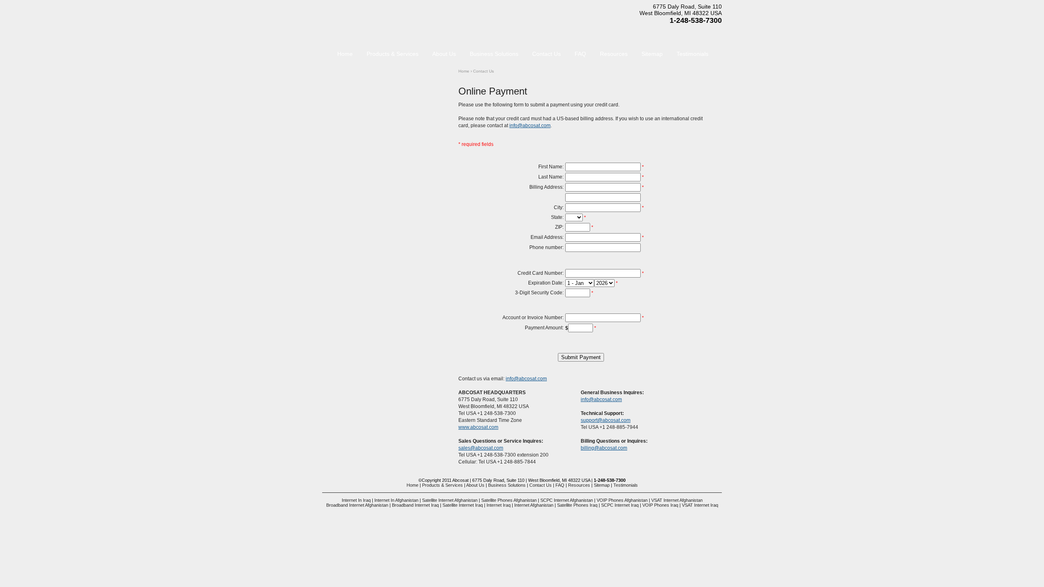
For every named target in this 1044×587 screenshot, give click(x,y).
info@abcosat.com (530, 125)
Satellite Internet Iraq (462, 505)
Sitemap (652, 54)
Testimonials (692, 54)
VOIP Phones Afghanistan (622, 500)
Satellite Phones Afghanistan (509, 500)
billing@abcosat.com (604, 448)
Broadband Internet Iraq (415, 505)
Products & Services (392, 54)
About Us (444, 54)
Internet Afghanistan (533, 505)
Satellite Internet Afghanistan (450, 500)
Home (463, 71)
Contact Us (546, 54)
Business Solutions (494, 54)
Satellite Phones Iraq (577, 505)
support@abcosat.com (605, 420)
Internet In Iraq (356, 500)
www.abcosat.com (478, 427)
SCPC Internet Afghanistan (566, 500)
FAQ (580, 54)
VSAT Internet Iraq (700, 505)
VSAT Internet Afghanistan (677, 500)
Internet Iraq (499, 505)
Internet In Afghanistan (396, 500)
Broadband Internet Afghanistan (357, 505)
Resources (614, 54)
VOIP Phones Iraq (660, 505)
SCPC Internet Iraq (620, 505)
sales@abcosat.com (480, 448)
